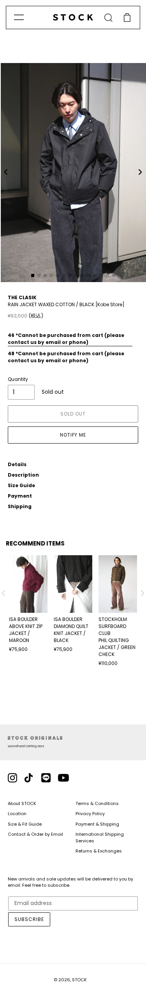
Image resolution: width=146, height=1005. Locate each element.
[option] (28, 604)
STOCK (79, 980)
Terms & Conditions (97, 803)
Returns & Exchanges (99, 851)
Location (17, 813)
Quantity (18, 379)
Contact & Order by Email (35, 834)
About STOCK (22, 803)
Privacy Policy (90, 813)
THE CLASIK (22, 297)
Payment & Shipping (97, 824)
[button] (6, 172)
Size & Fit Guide (25, 824)
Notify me (73, 434)
